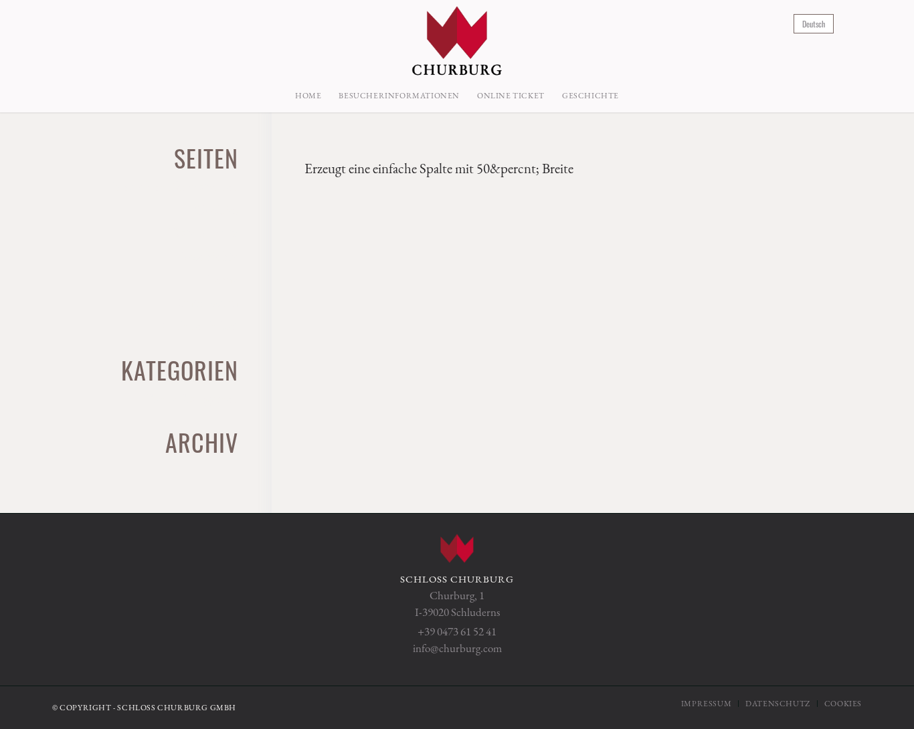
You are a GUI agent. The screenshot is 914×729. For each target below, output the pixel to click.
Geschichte (208, 256)
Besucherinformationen (175, 186)
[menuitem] (308, 95)
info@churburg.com (457, 648)
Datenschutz (203, 232)
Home (221, 279)
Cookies (216, 210)
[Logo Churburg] (457, 39)
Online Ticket (200, 325)
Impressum (208, 302)
